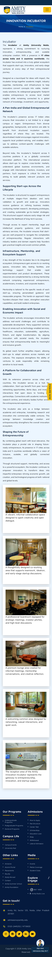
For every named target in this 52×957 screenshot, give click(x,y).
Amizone (8, 864)
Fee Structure (35, 824)
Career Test (34, 827)
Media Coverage (36, 867)
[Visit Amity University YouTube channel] (34, 2)
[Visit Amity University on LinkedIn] (30, 2)
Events (32, 864)
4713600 (26, 926)
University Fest (10, 848)
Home (21, 27)
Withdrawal (34, 840)
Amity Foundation (11, 887)
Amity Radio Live (38, 894)
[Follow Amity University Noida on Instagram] (27, 2)
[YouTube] (32, 934)
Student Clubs (35, 871)
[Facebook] (12, 934)
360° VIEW (37, 890)
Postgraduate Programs (14, 826)
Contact (8, 880)
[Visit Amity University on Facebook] (38, 2)
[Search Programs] (48, 2)
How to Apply (35, 820)
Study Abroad (10, 877)
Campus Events (11, 845)
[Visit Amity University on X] (42, 2)
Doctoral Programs (12, 829)
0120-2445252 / (15, 926)
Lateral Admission (36, 844)
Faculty (7, 874)
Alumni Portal (10, 867)
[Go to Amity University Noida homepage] (14, 10)
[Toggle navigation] (47, 9)
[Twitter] (19, 934)
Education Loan (36, 834)
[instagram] (6, 934)
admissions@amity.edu (18, 920)
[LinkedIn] (26, 934)
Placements (9, 871)
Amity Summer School (13, 884)
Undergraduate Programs (11, 821)
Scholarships (34, 830)
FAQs (32, 837)
